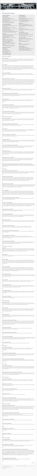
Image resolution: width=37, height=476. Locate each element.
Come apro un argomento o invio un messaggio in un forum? (9, 34)
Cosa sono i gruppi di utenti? (22, 17)
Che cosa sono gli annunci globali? (6, 51)
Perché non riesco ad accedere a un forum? (7, 40)
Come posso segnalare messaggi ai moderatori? (8, 42)
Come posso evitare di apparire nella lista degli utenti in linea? (10, 25)
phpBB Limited (21, 440)
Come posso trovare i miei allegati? (23, 44)
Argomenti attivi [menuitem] (34, 3)
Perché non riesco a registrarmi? (6, 17)
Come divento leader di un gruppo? (23, 19)
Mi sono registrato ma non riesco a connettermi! (8, 18)
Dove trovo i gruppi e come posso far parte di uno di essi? (26, 18)
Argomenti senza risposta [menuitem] (28, 3)
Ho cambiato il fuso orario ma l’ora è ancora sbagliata (8, 27)
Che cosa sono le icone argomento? (6, 54)
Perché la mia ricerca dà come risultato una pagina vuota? (26, 34)
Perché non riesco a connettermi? (6, 19)
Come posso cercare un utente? (23, 35)
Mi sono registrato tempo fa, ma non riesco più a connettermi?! (10, 20)
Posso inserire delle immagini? (6, 50)
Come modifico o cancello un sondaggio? (7, 39)
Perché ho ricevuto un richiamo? (6, 41)
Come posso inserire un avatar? (6, 29)
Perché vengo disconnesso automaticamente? (8, 21)
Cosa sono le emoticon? (5, 49)
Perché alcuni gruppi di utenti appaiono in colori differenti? (26, 20)
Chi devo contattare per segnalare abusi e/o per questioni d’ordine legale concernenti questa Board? (26, 49)
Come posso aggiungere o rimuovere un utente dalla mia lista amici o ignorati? (26, 30)
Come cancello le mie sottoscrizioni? (23, 41)
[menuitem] (2, 468)
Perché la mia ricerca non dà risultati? (23, 33)
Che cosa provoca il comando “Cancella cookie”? (8, 22)
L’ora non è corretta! (4, 26)
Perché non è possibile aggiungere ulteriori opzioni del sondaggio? (9, 38)
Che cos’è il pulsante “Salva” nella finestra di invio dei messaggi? (9, 44)
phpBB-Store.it (7, 466)
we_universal (4, 467)
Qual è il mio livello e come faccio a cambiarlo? (8, 30)
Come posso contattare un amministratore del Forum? (25, 50)
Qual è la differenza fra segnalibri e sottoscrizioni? (25, 38)
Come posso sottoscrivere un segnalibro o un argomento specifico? (26, 39)
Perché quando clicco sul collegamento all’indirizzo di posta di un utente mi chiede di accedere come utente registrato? (10, 32)
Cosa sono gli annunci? (5, 52)
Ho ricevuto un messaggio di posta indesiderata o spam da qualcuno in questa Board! (26, 26)
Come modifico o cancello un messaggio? (7, 35)
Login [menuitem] (34, 1)
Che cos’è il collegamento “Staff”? (23, 21)
